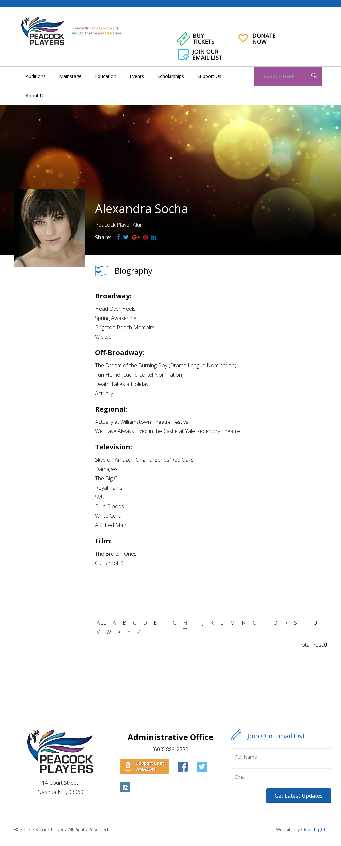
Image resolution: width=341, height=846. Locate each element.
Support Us (209, 76)
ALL (101, 622)
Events (137, 76)
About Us (36, 95)
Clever (313, 829)
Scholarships (170, 76)
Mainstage (70, 76)
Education (105, 76)
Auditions (36, 76)
